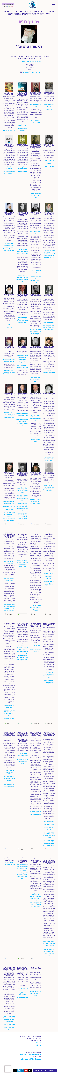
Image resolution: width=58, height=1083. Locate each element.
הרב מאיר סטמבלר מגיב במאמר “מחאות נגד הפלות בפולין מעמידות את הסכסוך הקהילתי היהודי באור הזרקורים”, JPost (22, 562)
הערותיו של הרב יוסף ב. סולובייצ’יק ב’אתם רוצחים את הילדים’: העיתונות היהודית (22, 251)
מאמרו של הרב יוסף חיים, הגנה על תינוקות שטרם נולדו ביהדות (22, 755)
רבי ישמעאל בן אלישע (22, 171)
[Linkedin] (22, 1070)
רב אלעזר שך (9, 327)
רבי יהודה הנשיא (49, 109)
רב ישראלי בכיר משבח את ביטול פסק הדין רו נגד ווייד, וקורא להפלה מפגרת (48, 682)
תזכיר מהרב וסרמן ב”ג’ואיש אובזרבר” (31, 72)
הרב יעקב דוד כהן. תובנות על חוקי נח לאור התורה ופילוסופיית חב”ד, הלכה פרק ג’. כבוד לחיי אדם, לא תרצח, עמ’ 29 (35, 896)
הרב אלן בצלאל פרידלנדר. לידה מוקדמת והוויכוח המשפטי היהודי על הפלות (49, 822)
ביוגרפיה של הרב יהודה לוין (22, 997)
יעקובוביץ (21, 495)
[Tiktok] (30, 1070)
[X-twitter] (15, 1070)
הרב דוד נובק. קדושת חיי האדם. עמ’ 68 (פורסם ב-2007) (9, 772)
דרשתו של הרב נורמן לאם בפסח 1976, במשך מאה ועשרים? (36, 439)
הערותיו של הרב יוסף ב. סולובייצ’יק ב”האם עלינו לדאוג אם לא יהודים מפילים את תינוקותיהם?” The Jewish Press (22, 277)
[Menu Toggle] (53, 5)
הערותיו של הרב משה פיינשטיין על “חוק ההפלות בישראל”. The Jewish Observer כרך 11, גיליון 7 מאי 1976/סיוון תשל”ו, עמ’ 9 (9, 247)
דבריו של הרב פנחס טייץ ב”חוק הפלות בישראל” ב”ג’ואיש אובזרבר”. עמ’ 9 (49, 458)
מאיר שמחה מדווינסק (35, 200)
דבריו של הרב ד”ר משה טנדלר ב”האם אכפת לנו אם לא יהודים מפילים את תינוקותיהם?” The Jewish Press (22, 359)
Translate (12, 6)
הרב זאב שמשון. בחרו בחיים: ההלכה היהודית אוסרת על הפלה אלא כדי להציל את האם (35, 812)
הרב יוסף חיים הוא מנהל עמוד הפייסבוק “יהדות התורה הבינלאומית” (22, 761)
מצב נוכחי (38, 1043)
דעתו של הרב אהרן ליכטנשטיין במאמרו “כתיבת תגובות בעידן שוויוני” (22, 415)
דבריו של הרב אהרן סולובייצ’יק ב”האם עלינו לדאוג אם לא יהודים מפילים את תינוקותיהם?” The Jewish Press (36, 278)
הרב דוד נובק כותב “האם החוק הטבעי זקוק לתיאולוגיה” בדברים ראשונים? (9, 778)
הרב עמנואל (25, 495)
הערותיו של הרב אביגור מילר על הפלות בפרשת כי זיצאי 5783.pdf (9, 514)
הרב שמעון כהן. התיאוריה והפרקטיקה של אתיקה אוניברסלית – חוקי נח (49, 583)
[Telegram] (19, 1070)
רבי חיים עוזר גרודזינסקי (49, 166)
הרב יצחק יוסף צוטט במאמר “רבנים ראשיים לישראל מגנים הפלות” (35, 993)
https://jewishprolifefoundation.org (30, 1055)
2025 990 (38, 1045)
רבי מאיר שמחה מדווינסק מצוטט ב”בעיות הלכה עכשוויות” (36, 195)
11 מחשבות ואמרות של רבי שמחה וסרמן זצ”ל (30, 61)
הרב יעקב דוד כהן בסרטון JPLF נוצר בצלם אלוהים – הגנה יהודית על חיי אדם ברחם (36, 904)
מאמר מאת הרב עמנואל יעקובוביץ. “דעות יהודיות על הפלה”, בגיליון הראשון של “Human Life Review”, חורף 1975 (22, 506)
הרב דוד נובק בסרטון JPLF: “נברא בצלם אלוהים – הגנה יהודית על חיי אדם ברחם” (9, 784)
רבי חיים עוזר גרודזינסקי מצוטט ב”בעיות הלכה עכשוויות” (49, 161)
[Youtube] (26, 1070)
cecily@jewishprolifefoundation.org (30, 1059)
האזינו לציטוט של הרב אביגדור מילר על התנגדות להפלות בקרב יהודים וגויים (9, 508)
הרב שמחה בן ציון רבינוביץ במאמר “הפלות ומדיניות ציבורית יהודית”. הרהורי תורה (35, 501)
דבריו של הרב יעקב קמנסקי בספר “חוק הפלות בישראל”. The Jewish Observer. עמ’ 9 (9, 372)
